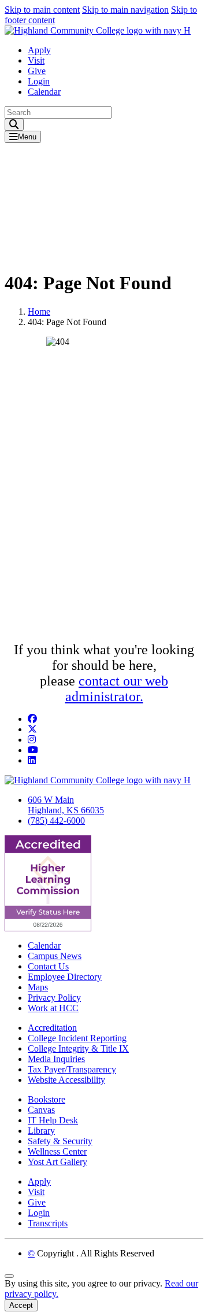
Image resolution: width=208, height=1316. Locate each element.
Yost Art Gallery (57, 1162)
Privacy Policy (54, 997)
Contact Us (48, 966)
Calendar (44, 92)
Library (41, 1131)
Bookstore (46, 1099)
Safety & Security (60, 1141)
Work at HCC (53, 1008)
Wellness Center (57, 1151)
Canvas (41, 1110)
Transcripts (48, 1223)
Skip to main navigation (125, 9)
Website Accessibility (66, 1080)
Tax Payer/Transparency (72, 1069)
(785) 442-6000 (56, 820)
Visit (36, 60)
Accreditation (52, 1028)
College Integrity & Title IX (78, 1048)
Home (39, 311)
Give (37, 71)
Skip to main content (42, 9)
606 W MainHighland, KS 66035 (66, 805)
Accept (21, 1305)
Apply (39, 50)
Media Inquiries (56, 1059)
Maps (38, 987)
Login (39, 81)
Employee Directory (65, 977)
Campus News (54, 956)
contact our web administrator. (117, 688)
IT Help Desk (53, 1120)
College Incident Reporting (77, 1038)
